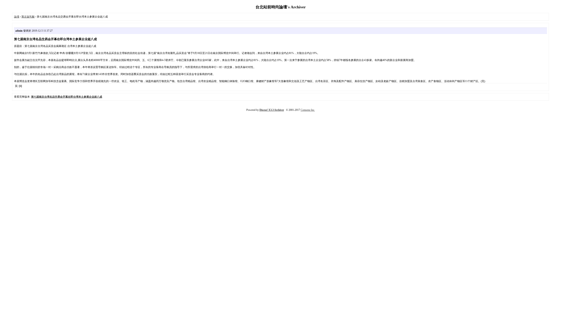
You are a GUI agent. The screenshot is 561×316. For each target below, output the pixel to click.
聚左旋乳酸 (28, 16)
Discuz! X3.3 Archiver (271, 109)
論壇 (16, 16)
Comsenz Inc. (308, 109)
